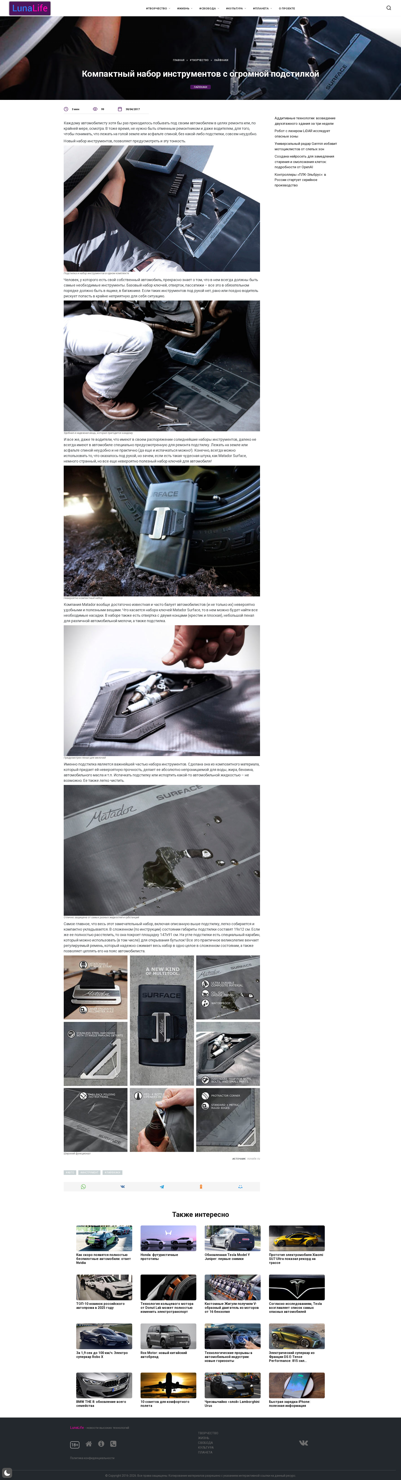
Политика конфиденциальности (92, 1458)
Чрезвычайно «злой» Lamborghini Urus (232, 1404)
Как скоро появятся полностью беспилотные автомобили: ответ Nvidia (103, 1259)
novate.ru (253, 1158)
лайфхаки (200, 86)
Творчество (208, 1433)
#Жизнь (183, 8)
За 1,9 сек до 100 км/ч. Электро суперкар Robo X (102, 1355)
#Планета (261, 8)
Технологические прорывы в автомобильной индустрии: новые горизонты (228, 1357)
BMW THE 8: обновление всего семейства (101, 1404)
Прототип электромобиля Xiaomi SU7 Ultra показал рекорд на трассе (296, 1259)
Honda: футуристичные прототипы (159, 1257)
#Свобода (207, 8)
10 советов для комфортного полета (165, 1404)
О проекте (287, 8)
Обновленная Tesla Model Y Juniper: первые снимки (227, 1257)
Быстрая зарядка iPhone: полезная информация (289, 1404)
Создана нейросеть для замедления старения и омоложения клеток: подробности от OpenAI (304, 161)
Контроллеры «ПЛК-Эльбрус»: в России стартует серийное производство (300, 179)
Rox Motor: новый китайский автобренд (164, 1355)
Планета (205, 1452)
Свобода (205, 1443)
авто (70, 1172)
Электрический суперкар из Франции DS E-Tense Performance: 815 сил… (292, 1357)
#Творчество (156, 8)
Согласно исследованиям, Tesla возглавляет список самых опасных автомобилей (295, 1308)
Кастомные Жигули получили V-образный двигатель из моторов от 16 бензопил (232, 1308)
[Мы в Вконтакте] (303, 1443)
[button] (7, 1473)
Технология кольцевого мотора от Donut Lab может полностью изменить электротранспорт (167, 1308)
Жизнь (203, 1438)
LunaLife (77, 1427)
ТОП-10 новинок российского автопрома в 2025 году (100, 1306)
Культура (206, 1447)
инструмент (90, 1172)
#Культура (234, 8)
